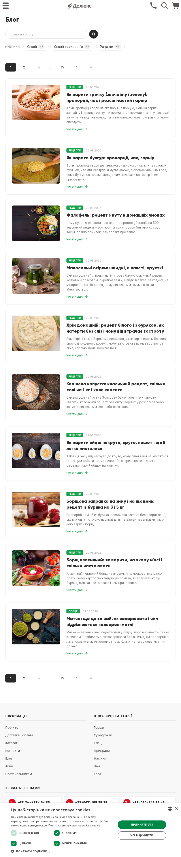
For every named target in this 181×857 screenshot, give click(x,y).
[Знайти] (93, 34)
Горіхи (99, 727)
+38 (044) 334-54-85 (34, 802)
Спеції (35, 46)
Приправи (102, 750)
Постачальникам (18, 774)
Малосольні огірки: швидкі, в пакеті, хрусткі (114, 268)
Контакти (12, 750)
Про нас (11, 727)
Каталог (11, 743)
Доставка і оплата (19, 735)
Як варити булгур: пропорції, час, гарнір (110, 158)
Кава (97, 774)
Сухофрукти (103, 735)
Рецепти (109, 46)
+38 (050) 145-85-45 (149, 802)
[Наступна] (76, 67)
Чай (97, 766)
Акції (9, 766)
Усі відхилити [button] (141, 835)
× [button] (176, 808)
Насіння (100, 758)
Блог (8, 758)
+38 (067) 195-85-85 (91, 802)
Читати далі (74, 129)
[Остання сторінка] (90, 67)
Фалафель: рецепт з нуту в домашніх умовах (115, 215)
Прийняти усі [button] (142, 824)
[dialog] (90, 830)
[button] (62, 851)
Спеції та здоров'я (71, 46)
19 (62, 67)
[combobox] (170, 809)
